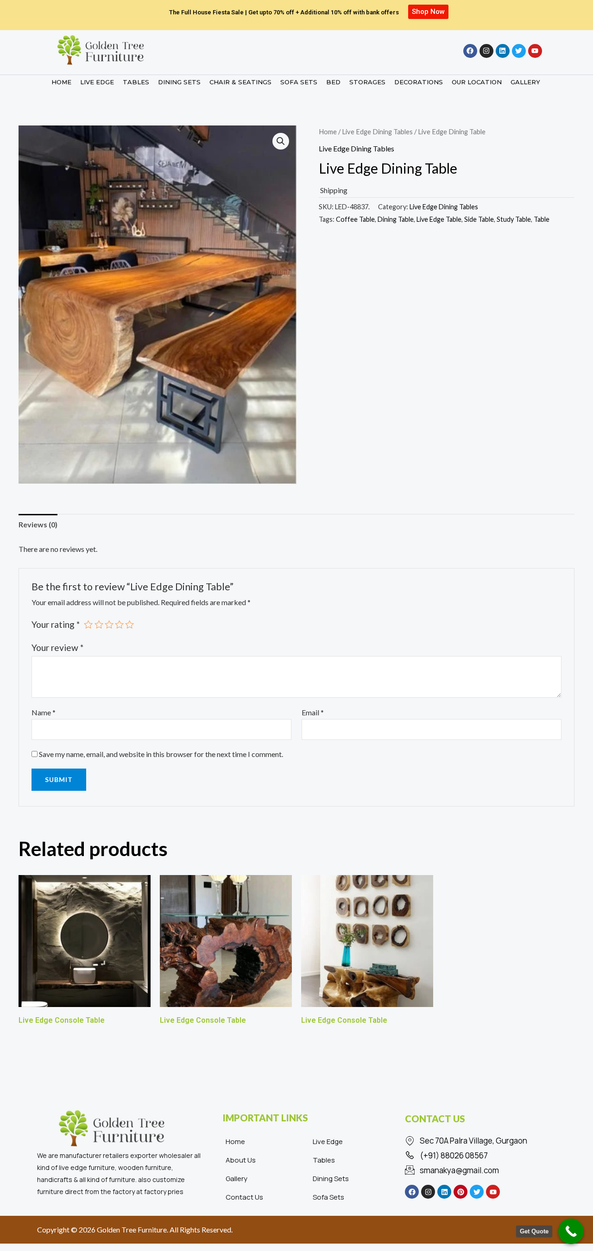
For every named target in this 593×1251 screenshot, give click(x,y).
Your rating (56, 624)
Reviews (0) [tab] (38, 524)
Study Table (514, 219)
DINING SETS (179, 82)
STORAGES (367, 82)
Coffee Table (355, 219)
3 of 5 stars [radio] (109, 624)
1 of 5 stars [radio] (88, 624)
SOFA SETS (298, 82)
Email (313, 712)
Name (44, 712)
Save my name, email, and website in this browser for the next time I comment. (161, 754)
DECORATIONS (418, 82)
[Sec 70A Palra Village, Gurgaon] (479, 1140)
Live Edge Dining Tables (377, 131)
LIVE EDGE (97, 82)
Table (541, 219)
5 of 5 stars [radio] (129, 624)
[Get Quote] (571, 1231)
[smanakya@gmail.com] (479, 1170)
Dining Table (396, 219)
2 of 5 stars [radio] (99, 624)
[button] (280, 141)
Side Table (479, 219)
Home (328, 131)
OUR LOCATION (477, 82)
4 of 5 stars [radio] (119, 624)
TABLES (136, 82)
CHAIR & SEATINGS (240, 82)
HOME (61, 82)
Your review (57, 647)
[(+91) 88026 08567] (479, 1155)
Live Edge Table (438, 219)
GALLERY (525, 82)
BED (333, 82)
